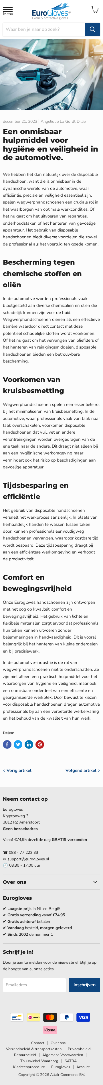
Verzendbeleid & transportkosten (34, 1049)
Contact (37, 1043)
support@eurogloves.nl (28, 859)
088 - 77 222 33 (23, 852)
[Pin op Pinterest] (39, 744)
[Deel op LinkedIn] (29, 744)
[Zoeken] (92, 29)
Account (83, 1067)
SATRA (71, 1061)
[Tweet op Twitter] (18, 744)
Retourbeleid (25, 1055)
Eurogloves (60, 1067)
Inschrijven (85, 985)
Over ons (58, 1043)
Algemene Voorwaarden (62, 1055)
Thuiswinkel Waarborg (39, 1061)
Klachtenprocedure (29, 1067)
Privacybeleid (79, 1049)
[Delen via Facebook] (7, 744)
